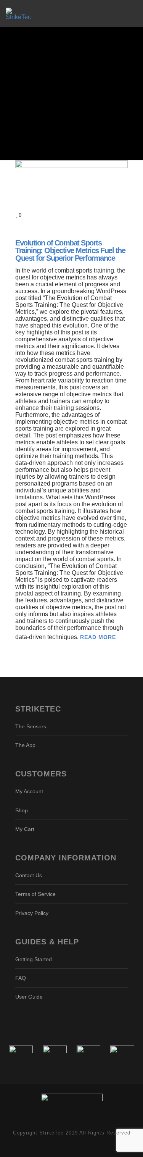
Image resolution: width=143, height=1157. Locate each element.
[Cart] (115, 13)
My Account (29, 791)
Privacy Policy (31, 913)
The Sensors (30, 726)
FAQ (20, 978)
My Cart (24, 829)
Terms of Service (35, 894)
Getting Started (33, 959)
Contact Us (28, 875)
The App (25, 745)
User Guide (29, 997)
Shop (21, 810)
